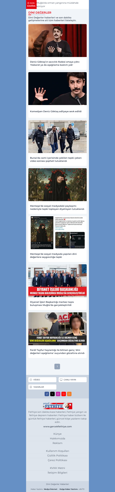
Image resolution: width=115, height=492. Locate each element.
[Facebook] (47, 394)
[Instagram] (58, 394)
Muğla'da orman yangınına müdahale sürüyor (45, 5)
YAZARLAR (38, 387)
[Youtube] (63, 394)
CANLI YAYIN (70, 379)
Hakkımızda (57, 438)
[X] (52, 394)
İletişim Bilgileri (57, 472)
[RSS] (69, 394)
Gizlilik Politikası (57, 455)
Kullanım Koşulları (57, 451)
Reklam (57, 443)
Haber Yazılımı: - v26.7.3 (57, 489)
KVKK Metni (57, 468)
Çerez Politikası (57, 460)
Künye (57, 433)
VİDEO (36, 379)
